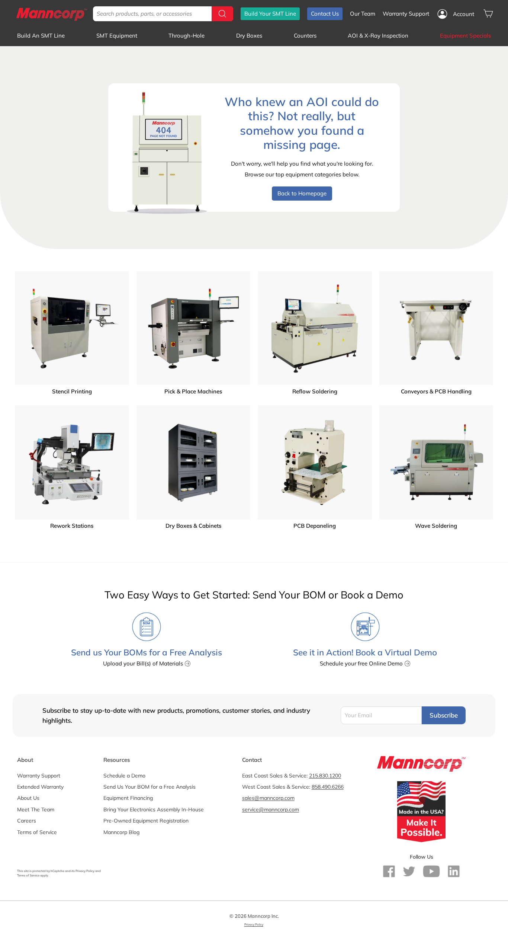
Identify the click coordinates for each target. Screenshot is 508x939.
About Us (28, 798)
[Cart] (488, 14)
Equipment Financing (128, 798)
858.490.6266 (328, 786)
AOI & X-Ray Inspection (378, 35)
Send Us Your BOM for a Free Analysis (149, 786)
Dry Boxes (249, 35)
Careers (26, 820)
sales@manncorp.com (268, 798)
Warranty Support (406, 13)
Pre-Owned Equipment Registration (146, 820)
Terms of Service (37, 832)
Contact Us (325, 13)
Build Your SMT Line (270, 13)
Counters (305, 35)
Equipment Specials (465, 35)
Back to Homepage (302, 193)
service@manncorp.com (270, 809)
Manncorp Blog (121, 832)
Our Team (362, 13)
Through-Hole (186, 35)
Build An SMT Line (41, 35)
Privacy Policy (84, 871)
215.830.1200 (325, 775)
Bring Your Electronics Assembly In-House (153, 809)
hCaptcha (57, 871)
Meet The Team (35, 809)
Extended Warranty (40, 786)
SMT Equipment (116, 35)
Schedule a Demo (124, 775)
